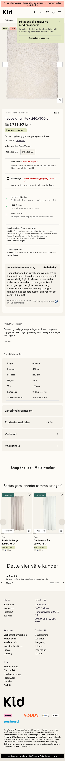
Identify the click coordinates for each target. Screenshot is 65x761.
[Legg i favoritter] (60, 100)
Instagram (9, 608)
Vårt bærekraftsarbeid (15, 634)
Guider (38, 653)
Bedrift (7, 685)
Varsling (8, 653)
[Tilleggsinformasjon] (30, 125)
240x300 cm (28, 152)
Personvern (9, 677)
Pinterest (8, 611)
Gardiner (39, 638)
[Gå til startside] (7, 12)
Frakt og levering (12, 674)
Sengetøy (40, 642)
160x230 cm (12, 152)
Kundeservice (11, 666)
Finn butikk (9, 670)
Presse (7, 649)
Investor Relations (13, 646)
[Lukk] (59, 22)
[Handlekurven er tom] (53, 12)
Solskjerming (41, 634)
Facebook (9, 604)
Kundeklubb (10, 638)
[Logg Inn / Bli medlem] (41, 12)
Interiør (39, 646)
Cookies (8, 681)
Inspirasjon (40, 649)
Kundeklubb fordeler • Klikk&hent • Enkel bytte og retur (32, 756)
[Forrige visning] (5, 64)
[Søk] (35, 12)
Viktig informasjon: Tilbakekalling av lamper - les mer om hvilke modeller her (32, 4)
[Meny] (60, 12)
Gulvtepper (9, 20)
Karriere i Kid (10, 642)
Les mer (20, 140)
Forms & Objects (20, 112)
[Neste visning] (60, 64)
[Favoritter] (47, 12)
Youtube (8, 615)
